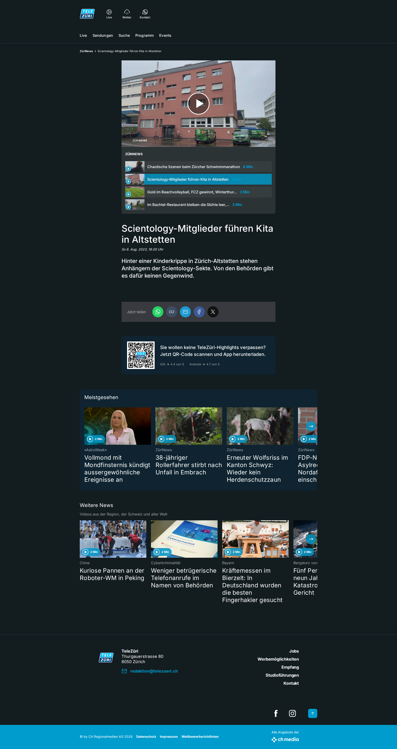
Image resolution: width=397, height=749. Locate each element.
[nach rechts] (311, 426)
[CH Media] (285, 738)
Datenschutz (146, 736)
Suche (124, 35)
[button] (171, 311)
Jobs (294, 651)
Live (83, 35)
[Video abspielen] (198, 103)
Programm (144, 35)
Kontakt (291, 683)
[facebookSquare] (276, 713)
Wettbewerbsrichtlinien (200, 736)
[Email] (185, 311)
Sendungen (103, 35)
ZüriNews (86, 51)
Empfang (290, 667)
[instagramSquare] (292, 713)
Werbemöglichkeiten (278, 659)
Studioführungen (282, 675)
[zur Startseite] (87, 13)
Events (165, 35)
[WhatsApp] (157, 311)
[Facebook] (199, 311)
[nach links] (86, 426)
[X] (212, 311)
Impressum (169, 736)
